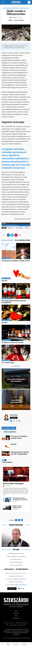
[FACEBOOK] (21, 588)
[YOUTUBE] (19, 588)
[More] (20, 235)
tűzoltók (27, 228)
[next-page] (5, 460)
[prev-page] (3, 460)
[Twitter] (12, 235)
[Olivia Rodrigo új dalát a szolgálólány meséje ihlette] (7, 499)
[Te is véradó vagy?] (16, 353)
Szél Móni (13, 415)
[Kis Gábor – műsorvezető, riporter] (16, 537)
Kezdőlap (13, 6)
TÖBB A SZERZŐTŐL (10, 432)
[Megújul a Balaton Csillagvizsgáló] (7, 507)
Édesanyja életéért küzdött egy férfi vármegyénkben (20, 453)
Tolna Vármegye (19, 228)
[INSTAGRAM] (23, 588)
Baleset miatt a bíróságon (13, 483)
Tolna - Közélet (19, 20)
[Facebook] (8, 235)
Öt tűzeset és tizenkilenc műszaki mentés (16, 261)
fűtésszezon (10, 228)
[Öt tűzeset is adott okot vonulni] (16, 333)
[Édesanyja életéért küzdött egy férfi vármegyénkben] (16, 291)
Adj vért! (4, 281)
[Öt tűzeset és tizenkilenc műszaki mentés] (16, 251)
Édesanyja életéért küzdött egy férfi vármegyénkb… (14, 301)
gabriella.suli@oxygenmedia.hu (18, 585)
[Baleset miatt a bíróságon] (16, 474)
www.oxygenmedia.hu (16, 565)
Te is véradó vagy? (8, 362)
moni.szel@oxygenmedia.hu (18, 579)
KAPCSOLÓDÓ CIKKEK (8, 428)
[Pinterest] (16, 235)
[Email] (11, 421)
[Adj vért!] (16, 271)
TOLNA (19, 6)
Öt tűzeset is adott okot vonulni (12, 342)
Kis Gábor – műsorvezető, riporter (12, 545)
